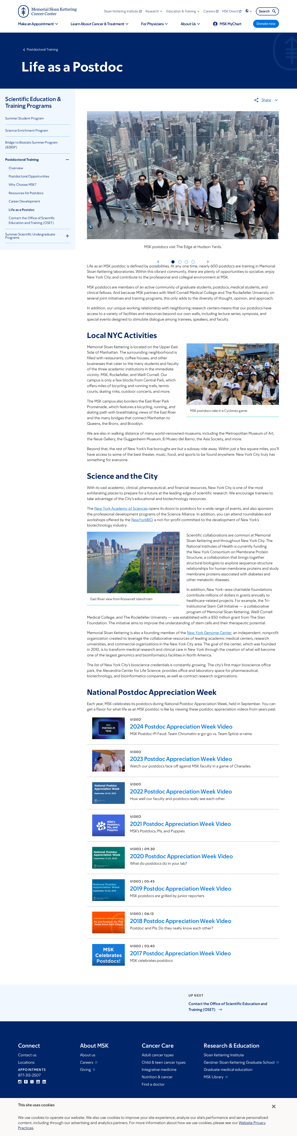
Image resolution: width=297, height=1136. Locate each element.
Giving (86, 1069)
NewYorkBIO (141, 520)
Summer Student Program (24, 118)
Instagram (20, 1081)
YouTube (38, 1081)
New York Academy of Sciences (121, 508)
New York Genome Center (209, 633)
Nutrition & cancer (157, 1077)
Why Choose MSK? (23, 184)
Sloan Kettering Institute (224, 1055)
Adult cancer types (158, 1055)
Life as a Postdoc (22, 210)
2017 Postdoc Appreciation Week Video (180, 953)
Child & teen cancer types (163, 1062)
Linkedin (44, 1081)
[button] (154, 11)
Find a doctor (153, 1084)
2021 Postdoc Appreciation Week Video (180, 823)
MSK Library (214, 1077)
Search (264, 11)
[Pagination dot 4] (193, 261)
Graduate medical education (228, 1069)
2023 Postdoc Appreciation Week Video (181, 758)
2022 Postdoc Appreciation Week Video (181, 791)
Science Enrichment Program (26, 130)
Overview (16, 168)
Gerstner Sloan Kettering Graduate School (239, 1062)
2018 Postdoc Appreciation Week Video (180, 920)
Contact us (27, 1055)
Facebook (26, 1081)
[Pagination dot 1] (173, 261)
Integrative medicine (159, 1069)
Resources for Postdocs (26, 193)
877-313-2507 (29, 1075)
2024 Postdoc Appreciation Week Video (181, 726)
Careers (87, 1062)
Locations (26, 1062)
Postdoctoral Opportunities (29, 176)
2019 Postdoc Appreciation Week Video (180, 888)
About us (87, 1055)
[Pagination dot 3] (186, 261)
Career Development (24, 201)
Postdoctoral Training (42, 49)
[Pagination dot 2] (179, 261)
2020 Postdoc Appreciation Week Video (181, 856)
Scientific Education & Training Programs (33, 102)
